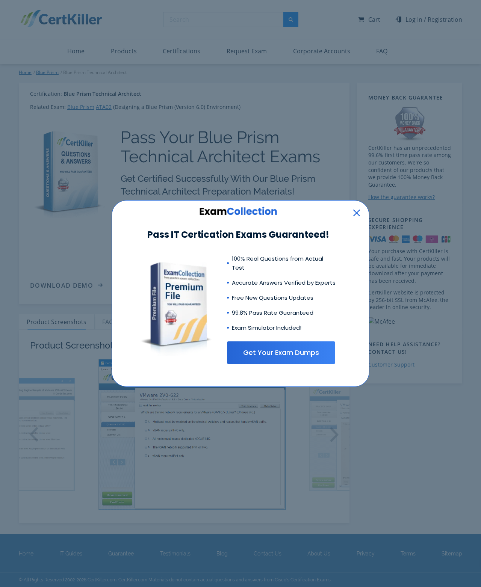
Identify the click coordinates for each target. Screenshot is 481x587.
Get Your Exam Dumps (281, 352)
